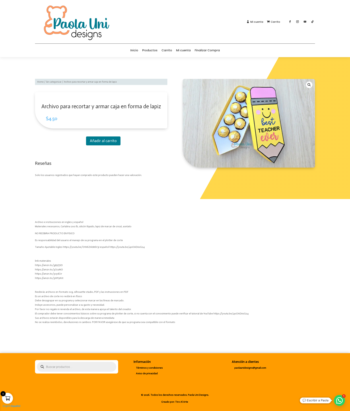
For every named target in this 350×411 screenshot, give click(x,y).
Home (40, 81)
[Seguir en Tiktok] (312, 21)
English (7, 406)
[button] (309, 85)
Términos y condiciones (149, 367)
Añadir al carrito (103, 140)
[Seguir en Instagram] (297, 21)
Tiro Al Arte (182, 401)
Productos (150, 50)
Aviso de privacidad (147, 373)
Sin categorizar (53, 81)
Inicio (134, 50)
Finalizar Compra (207, 50)
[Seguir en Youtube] (305, 21)
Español (15, 406)
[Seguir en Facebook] (290, 21)
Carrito (275, 22)
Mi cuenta (256, 22)
